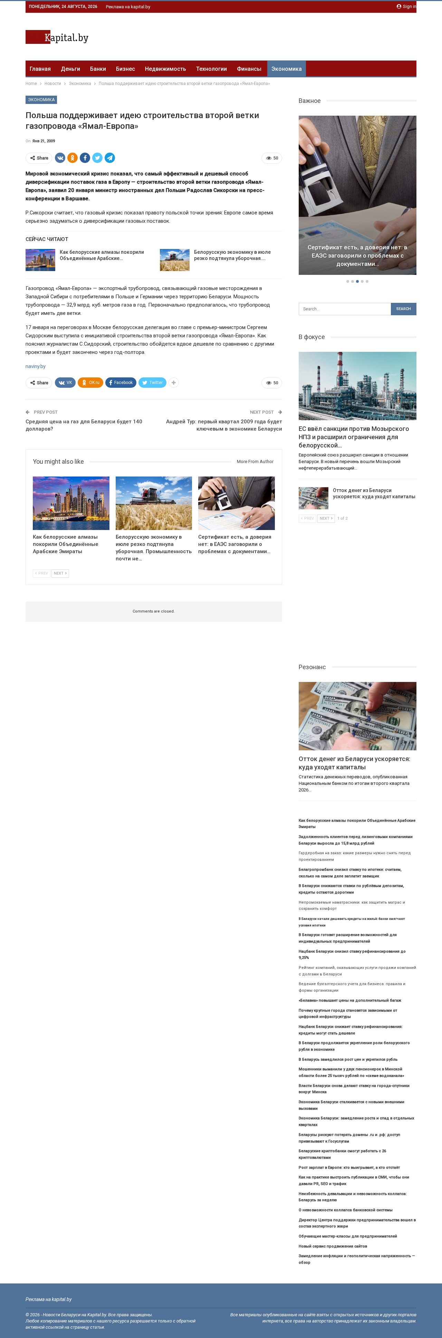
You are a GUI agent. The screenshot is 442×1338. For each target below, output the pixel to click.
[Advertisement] (290, 35)
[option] (358, 196)
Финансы (249, 69)
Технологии (211, 69)
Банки (98, 69)
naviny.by (36, 366)
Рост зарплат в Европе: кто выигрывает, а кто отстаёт (349, 1167)
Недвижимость (165, 69)
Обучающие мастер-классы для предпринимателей (348, 1236)
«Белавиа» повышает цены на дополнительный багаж (350, 1000)
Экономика (286, 69)
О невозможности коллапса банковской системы (346, 1210)
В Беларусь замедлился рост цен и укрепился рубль (348, 1059)
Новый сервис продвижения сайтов (333, 1246)
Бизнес (125, 69)
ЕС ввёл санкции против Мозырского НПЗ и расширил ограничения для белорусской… (357, 255)
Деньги (70, 69)
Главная (40, 69)
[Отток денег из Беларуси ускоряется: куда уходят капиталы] (313, 498)
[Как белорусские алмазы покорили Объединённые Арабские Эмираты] (40, 260)
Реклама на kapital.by (128, 6)
